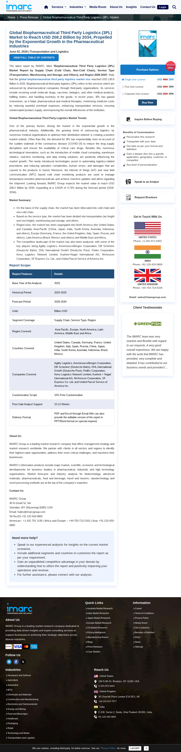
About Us (116, 6)
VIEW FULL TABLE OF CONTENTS (34, 57)
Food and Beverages (18, 714)
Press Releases (95, 647)
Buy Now (147, 102)
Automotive (13, 685)
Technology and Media (19, 733)
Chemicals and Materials (19, 694)
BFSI (10, 690)
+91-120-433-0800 (107, 717)
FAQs (137, 637)
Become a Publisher (144, 632)
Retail (10, 728)
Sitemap (139, 647)
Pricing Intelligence (96, 632)
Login (162, 7)
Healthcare (13, 718)
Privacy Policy (108, 748)
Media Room (97, 6)
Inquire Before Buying (148, 119)
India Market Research (98, 613)
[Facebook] (16, 661)
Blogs (90, 642)
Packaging (13, 723)
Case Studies (93, 651)
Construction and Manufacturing (23, 699)
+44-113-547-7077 (108, 701)
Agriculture (13, 680)
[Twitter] (23, 661)
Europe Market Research (99, 623)
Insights (131, 6)
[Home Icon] (46, 7)
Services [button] (58, 6)
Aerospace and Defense (19, 675)
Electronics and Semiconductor (22, 704)
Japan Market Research (98, 618)
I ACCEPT (134, 748)
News (138, 642)
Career (138, 608)
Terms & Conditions (144, 613)
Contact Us (147, 6)
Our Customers (142, 627)
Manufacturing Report (97, 637)
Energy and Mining (17, 709)
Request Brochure (145, 197)
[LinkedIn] (9, 661)
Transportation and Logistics (21, 738)
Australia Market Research (100, 608)
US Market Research (97, 627)
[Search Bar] (174, 6)
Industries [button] (77, 6)
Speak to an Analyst (146, 181)
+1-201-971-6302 (106, 686)
